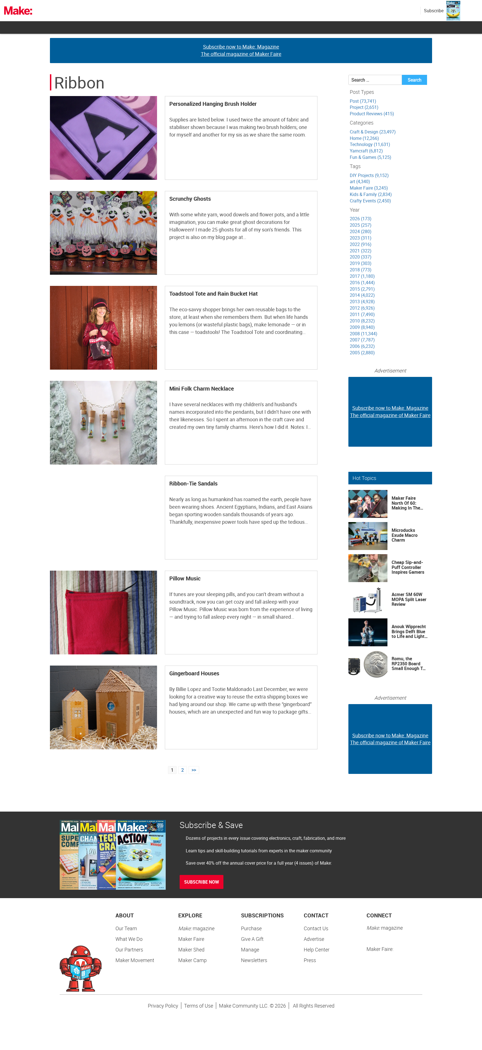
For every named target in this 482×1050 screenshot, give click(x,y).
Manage (250, 949)
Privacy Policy (163, 1005)
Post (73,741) (363, 101)
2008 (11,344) (363, 334)
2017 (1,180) (362, 276)
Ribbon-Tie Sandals (193, 483)
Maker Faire (191, 939)
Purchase (251, 928)
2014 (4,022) (362, 295)
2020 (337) (361, 257)
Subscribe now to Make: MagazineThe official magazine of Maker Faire (241, 50)
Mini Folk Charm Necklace (201, 388)
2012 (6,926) (362, 308)
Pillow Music (185, 578)
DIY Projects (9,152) (369, 175)
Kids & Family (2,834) (371, 194)
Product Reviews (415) (372, 114)
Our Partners (129, 949)
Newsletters (254, 960)
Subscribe (434, 11)
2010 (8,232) (362, 321)
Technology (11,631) (370, 144)
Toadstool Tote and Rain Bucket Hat (213, 293)
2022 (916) (361, 244)
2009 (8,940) (362, 327)
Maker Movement (134, 960)
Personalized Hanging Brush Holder (213, 103)
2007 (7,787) (362, 340)
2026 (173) (361, 219)
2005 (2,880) (362, 353)
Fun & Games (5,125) (370, 157)
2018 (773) (361, 270)
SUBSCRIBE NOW (201, 882)
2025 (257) (361, 225)
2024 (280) (361, 231)
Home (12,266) (364, 138)
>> (194, 770)
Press (310, 960)
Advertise (314, 939)
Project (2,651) (364, 107)
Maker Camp (192, 960)
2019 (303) (361, 263)
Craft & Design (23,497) (373, 132)
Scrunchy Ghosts (190, 198)
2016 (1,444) (362, 282)
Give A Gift (252, 939)
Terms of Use (198, 1005)
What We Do (129, 939)
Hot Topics (364, 478)
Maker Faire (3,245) (369, 188)
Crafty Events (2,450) (370, 201)
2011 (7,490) (362, 314)
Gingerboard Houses (194, 673)
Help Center (316, 949)
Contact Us (316, 928)
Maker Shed (191, 949)
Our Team (126, 928)
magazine (196, 928)
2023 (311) (361, 238)
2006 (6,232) (362, 346)
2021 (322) (361, 251)
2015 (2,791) (362, 289)
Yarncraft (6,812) (366, 151)
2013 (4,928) (362, 301)
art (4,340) (360, 181)
